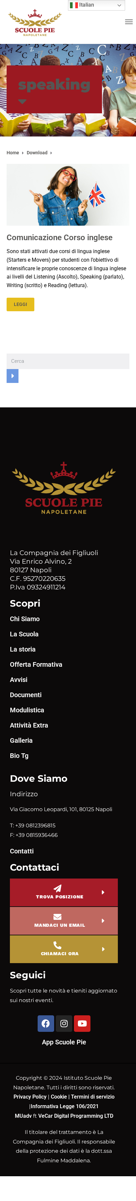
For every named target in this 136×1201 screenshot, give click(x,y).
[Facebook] (46, 1023)
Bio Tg (19, 756)
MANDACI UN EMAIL (59, 925)
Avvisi (18, 680)
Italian (86, 5)
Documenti (26, 695)
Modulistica (27, 710)
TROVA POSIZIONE (60, 896)
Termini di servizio (93, 1097)
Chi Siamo (25, 619)
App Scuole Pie (64, 1042)
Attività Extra (29, 725)
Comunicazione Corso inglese (60, 237)
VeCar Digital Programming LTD (75, 1116)
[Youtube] (82, 1023)
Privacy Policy (31, 1097)
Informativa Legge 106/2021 (65, 1106)
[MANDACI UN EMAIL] (57, 917)
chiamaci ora (60, 953)
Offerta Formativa (36, 664)
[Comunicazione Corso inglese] (68, 194)
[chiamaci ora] (57, 945)
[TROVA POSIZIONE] (57, 888)
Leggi (20, 304)
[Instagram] (64, 1023)
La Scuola (24, 634)
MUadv (24, 1116)
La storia (23, 649)
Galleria (21, 740)
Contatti (22, 851)
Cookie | (61, 1097)
